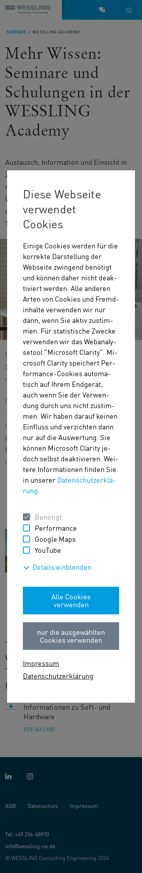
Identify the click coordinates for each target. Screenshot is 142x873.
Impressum (41, 663)
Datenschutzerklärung (58, 676)
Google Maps (55, 539)
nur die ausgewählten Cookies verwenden (71, 636)
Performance (56, 528)
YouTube (48, 550)
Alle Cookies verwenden (71, 600)
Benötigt (48, 517)
